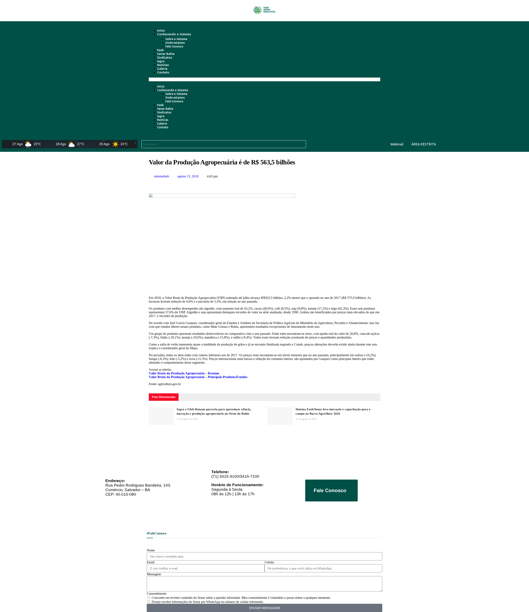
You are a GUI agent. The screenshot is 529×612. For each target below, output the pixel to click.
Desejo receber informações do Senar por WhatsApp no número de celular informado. (208, 602)
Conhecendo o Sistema (174, 34)
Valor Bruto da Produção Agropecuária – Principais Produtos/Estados (198, 377)
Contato (163, 72)
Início (161, 30)
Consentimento (156, 593)
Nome (151, 550)
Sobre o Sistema (176, 39)
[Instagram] (521, 144)
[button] (264, 79)
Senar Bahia (165, 53)
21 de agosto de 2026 (187, 419)
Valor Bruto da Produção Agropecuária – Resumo (184, 373)
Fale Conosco (174, 46)
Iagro (161, 61)
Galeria (162, 68)
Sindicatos (164, 57)
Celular (269, 562)
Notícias (163, 65)
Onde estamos (175, 42)
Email (150, 562)
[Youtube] (497, 144)
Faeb (160, 50)
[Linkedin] (509, 144)
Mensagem (154, 574)
